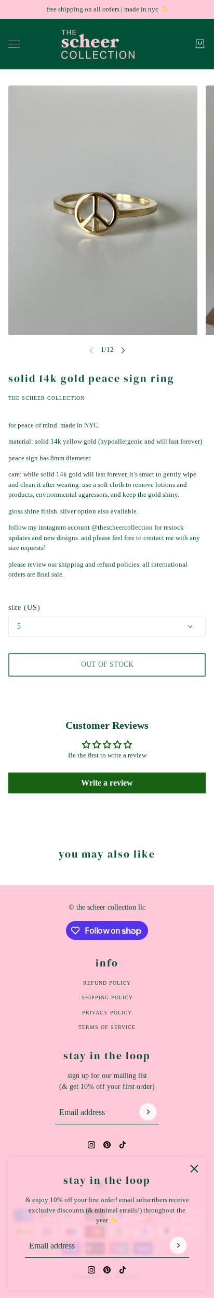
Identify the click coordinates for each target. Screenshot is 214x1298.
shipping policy (107, 997)
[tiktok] (122, 1269)
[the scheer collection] (107, 44)
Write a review (107, 782)
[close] (194, 1169)
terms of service (107, 1027)
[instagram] (91, 1269)
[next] (123, 350)
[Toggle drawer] (14, 43)
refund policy (107, 983)
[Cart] (200, 44)
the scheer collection (46, 398)
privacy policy (107, 1012)
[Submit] (178, 1245)
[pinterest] (107, 1269)
